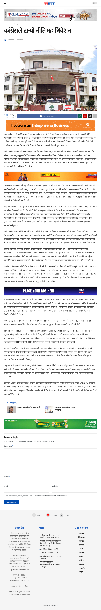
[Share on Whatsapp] (80, 116)
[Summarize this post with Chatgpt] (90, 116)
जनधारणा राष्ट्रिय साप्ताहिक (52, 605)
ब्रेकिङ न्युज (16, 24)
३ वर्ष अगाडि (20, 40)
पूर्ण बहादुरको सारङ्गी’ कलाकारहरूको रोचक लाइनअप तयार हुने (50, 564)
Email (7, 486)
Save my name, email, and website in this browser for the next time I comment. (37, 496)
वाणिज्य (81, 560)
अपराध (81, 552)
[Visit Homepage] (49, 3)
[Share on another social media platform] (95, 116)
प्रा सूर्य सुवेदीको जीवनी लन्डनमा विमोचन (50, 557)
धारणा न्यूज (11, 40)
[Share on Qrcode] (85, 116)
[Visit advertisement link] (50, 16)
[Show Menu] (5, 3)
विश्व (81, 548)
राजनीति (81, 541)
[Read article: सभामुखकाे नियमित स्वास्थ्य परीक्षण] (49, 409)
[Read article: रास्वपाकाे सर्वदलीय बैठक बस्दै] (11, 409)
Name (7, 476)
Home (5, 24)
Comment (8, 446)
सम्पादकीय (81, 568)
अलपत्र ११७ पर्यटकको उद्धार (49, 552)
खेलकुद (81, 544)
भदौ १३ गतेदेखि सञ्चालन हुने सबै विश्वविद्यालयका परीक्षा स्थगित (50, 536)
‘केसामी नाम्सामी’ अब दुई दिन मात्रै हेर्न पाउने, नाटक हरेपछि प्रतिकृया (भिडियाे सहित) (50, 543)
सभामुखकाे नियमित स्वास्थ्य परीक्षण (65, 409)
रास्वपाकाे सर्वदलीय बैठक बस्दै (28, 407)
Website (55, 486)
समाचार (10, 24)
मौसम (81, 572)
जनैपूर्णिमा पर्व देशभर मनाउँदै (49, 549)
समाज (81, 556)
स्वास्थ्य (81, 564)
